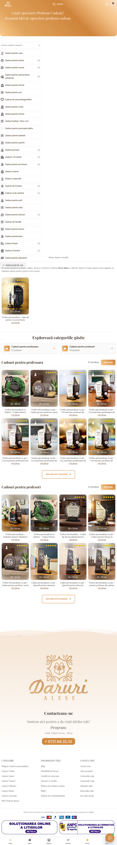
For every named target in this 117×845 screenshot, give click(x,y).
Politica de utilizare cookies (53, 786)
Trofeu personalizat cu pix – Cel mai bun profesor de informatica (73, 412)
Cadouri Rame (8, 791)
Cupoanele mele (87, 781)
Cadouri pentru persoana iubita (19, 128)
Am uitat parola (87, 796)
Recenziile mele (87, 791)
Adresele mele (86, 786)
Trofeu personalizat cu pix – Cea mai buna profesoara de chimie (44, 460)
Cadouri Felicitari (9, 786)
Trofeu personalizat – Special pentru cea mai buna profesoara (15, 320)
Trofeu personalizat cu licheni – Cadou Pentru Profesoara (15, 412)
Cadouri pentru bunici (14, 229)
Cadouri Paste (11, 243)
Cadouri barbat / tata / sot (16, 121)
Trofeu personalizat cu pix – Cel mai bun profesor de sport (102, 460)
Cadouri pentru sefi (13, 200)
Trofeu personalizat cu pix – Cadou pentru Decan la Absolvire (102, 537)
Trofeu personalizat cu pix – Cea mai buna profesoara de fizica (15, 460)
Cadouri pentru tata (14, 207)
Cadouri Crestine (12, 250)
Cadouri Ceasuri (8, 781)
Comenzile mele (87, 776)
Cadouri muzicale (9, 796)
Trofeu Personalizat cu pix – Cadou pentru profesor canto (44, 411)
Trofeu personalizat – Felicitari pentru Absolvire (15, 535)
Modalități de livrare (49, 771)
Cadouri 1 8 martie (13, 157)
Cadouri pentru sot (13, 92)
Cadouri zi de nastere (14, 193)
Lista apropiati (86, 771)
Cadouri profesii (12, 150)
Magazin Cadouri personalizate (15, 766)
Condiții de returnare (50, 776)
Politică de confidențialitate (53, 796)
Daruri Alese (63, 268)
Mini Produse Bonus (10, 801)
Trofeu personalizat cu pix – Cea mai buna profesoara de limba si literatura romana (102, 412)
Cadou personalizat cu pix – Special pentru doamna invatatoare (44, 585)
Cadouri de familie (13, 222)
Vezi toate (108, 362)
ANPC (43, 791)
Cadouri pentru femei (14, 85)
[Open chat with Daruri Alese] (109, 837)
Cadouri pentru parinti (15, 142)
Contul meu (85, 766)
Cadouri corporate (13, 178)
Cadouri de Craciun (13, 186)
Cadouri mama (11, 171)
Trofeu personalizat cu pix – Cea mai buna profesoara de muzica (73, 460)
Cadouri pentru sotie (14, 107)
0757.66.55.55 (60, 741)
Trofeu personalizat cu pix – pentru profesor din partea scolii (102, 585)
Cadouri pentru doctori (15, 214)
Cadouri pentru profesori (16, 164)
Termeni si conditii (49, 781)
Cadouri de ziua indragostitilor (18, 99)
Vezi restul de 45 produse (58, 599)
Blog (43, 766)
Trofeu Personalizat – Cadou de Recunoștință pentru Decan (73, 537)
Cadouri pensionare (14, 236)
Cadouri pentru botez (14, 60)
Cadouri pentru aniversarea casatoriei (17, 76)
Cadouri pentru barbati (15, 135)
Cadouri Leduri (8, 776)
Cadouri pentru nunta (14, 67)
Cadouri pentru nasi (14, 53)
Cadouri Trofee (8, 771)
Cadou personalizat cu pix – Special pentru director (73, 584)
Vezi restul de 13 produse (58, 474)
